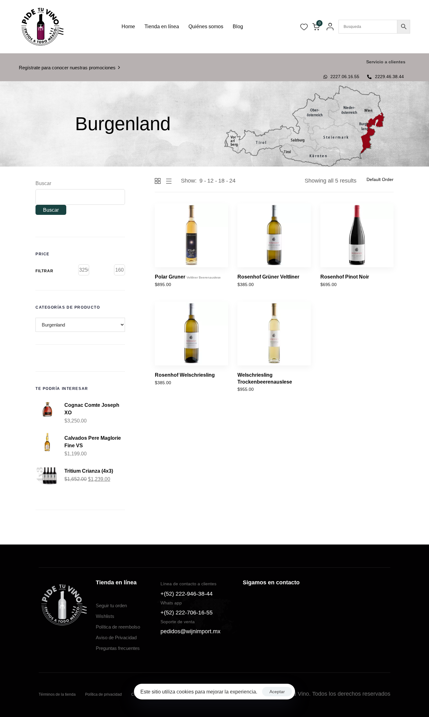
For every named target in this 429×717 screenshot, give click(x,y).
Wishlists (105, 616)
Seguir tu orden (111, 605)
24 (232, 181)
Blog (238, 26)
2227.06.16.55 (344, 76)
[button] (328, 26)
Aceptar (277, 691)
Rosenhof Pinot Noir (344, 276)
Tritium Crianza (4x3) (88, 471)
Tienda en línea (161, 26)
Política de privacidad (103, 694)
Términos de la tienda (57, 694)
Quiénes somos (205, 26)
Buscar (43, 183)
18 (221, 181)
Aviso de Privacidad (116, 637)
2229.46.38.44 (389, 76)
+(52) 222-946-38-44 (186, 594)
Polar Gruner (188, 276)
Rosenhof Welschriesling (185, 375)
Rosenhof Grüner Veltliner (268, 276)
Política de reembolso (118, 626)
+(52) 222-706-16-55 (186, 612)
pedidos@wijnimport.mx (190, 631)
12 (210, 181)
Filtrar (44, 271)
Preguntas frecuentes (118, 648)
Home (128, 26)
